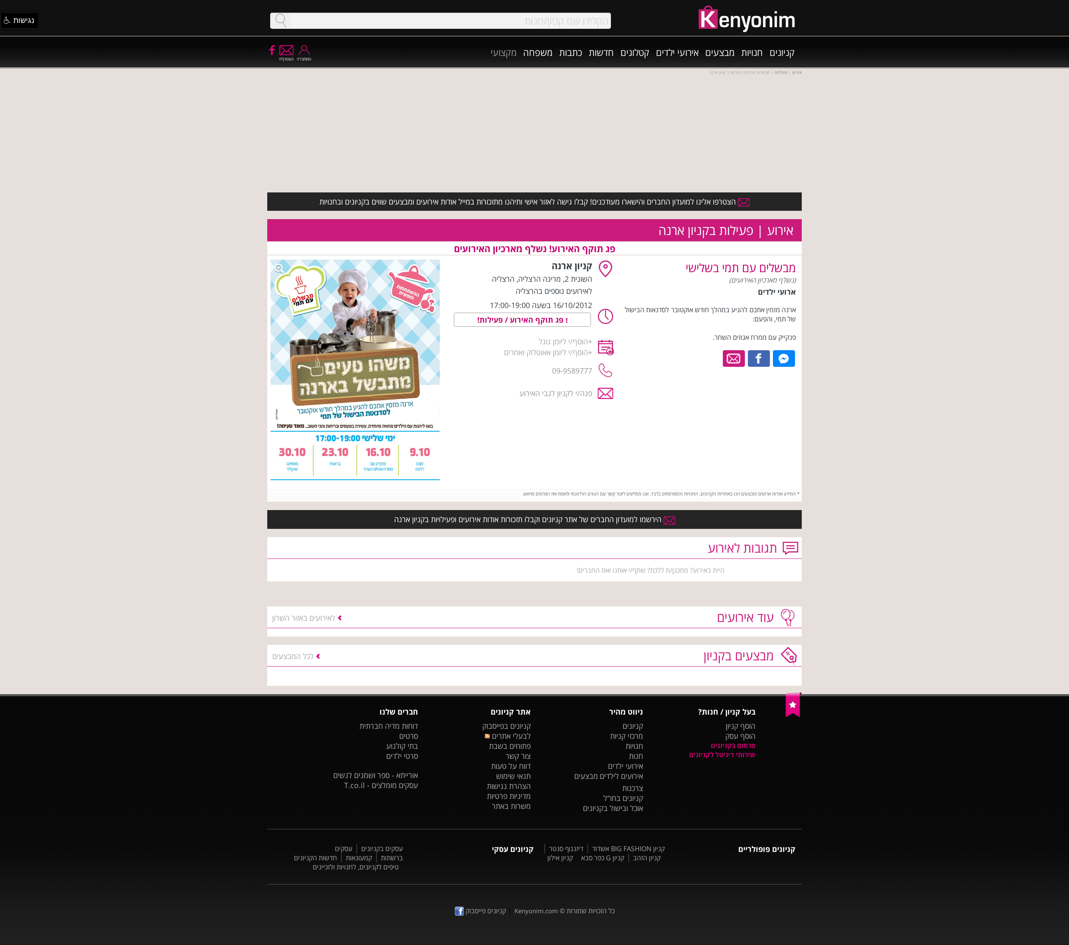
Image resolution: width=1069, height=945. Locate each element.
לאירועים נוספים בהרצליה (554, 291)
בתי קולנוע (402, 746)
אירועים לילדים (621, 776)
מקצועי (504, 52)
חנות (636, 756)
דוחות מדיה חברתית (389, 726)
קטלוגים (635, 52)
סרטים (408, 736)
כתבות (570, 52)
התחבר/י (304, 59)
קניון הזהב (647, 857)
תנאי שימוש (513, 776)
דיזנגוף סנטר (566, 848)
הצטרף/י (286, 59)
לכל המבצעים (293, 656)
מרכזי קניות (626, 736)
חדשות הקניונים (315, 857)
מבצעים (720, 52)
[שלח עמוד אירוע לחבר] (734, 358)
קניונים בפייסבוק (506, 726)
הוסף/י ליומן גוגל (563, 341)
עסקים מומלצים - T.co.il (381, 785)
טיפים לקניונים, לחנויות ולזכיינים (356, 867)
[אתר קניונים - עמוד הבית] (793, 715)
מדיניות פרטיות (509, 796)
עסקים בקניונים (382, 848)
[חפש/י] (280, 20)
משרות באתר (511, 806)
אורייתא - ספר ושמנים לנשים (375, 775)
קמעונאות (359, 857)
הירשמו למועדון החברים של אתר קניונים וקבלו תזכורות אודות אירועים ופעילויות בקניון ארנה (529, 519)
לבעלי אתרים (510, 736)
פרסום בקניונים (733, 745)
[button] (19, 20)
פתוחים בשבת (510, 746)
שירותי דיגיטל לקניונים (722, 754)
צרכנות (632, 788)
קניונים (782, 52)
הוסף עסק (740, 736)
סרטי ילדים (402, 756)
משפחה (537, 52)
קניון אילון (560, 857)
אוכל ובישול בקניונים (613, 808)
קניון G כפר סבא (602, 857)
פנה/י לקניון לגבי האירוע (555, 393)
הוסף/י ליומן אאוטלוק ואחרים (546, 352)
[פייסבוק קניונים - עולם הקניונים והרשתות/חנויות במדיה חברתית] (271, 49)
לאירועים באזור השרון (303, 618)
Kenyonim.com (536, 911)
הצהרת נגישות (509, 786)
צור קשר (518, 756)
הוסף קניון (740, 726)
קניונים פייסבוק (485, 910)
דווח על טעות (511, 766)
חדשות (601, 52)
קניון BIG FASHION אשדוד (628, 848)
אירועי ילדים (677, 52)
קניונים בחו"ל (623, 798)
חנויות (752, 52)
